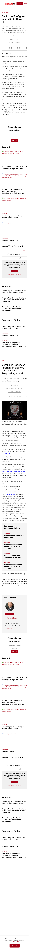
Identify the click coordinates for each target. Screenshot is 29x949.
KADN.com (6, 453)
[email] (20, 48)
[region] (14, 255)
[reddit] (17, 48)
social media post (10, 494)
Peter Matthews (14, 385)
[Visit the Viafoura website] (23, 258)
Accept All (14, 945)
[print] (26, 48)
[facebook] (9, 48)
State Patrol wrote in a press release (13, 471)
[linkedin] (12, 48)
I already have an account (14, 274)
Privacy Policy (16, 941)
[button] (3, 4)
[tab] (6, 251)
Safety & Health (6, 12)
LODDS (3, 360)
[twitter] (14, 48)
